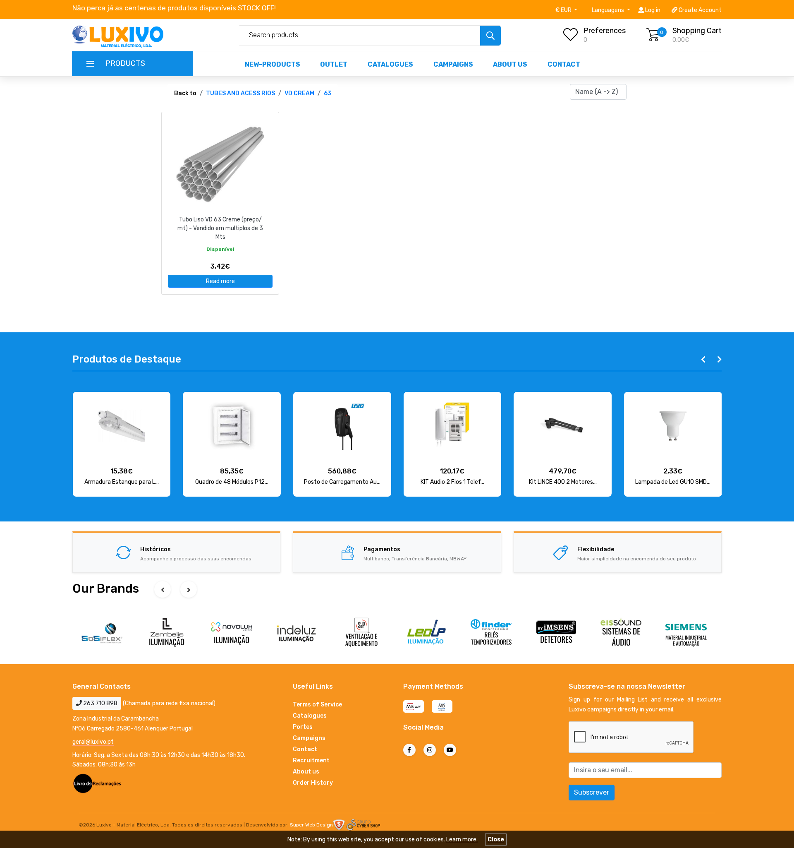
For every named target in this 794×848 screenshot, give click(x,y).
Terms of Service (317, 704)
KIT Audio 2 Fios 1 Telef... (452, 481)
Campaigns (453, 64)
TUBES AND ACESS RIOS (240, 93)
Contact (564, 64)
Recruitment (311, 760)
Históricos (155, 549)
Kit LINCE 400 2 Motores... (563, 481)
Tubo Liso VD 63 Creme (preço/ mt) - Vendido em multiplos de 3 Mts (220, 228)
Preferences (605, 30)
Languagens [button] (608, 10)
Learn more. (462, 839)
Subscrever (591, 792)
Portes (303, 726)
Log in (652, 10)
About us (510, 64)
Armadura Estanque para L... (121, 481)
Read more (220, 281)
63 (327, 93)
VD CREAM (299, 93)
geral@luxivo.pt (93, 741)
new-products (272, 64)
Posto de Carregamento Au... (342, 481)
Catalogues (390, 64)
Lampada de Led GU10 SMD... (672, 481)
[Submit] (490, 36)
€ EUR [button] (564, 10)
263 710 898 (99, 703)
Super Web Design (311, 825)
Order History (313, 782)
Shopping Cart (697, 30)
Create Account (699, 10)
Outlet (333, 64)
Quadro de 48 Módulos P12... (231, 481)
